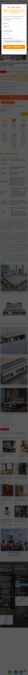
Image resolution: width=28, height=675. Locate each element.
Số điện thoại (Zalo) (7, 31)
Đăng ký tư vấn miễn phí (14, 47)
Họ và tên (5, 23)
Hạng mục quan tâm (7, 38)
